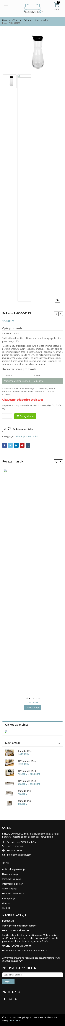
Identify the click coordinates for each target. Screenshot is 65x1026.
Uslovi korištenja (10, 874)
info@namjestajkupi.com (19, 854)
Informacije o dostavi (12, 883)
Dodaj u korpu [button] (33, 707)
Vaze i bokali (32, 436)
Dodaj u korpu (27, 416)
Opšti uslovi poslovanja (13, 869)
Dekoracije (20, 436)
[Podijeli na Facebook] (4, 445)
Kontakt (6, 908)
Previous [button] (7, 51)
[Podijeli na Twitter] (10, 445)
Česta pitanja (8, 898)
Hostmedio (15, 1020)
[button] (60, 302)
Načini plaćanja (9, 888)
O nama (6, 903)
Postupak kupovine (11, 878)
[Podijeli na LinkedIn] (16, 445)
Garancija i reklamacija (13, 893)
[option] (32, 52)
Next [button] (57, 51)
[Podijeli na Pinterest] (22, 445)
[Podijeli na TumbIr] (28, 445)
